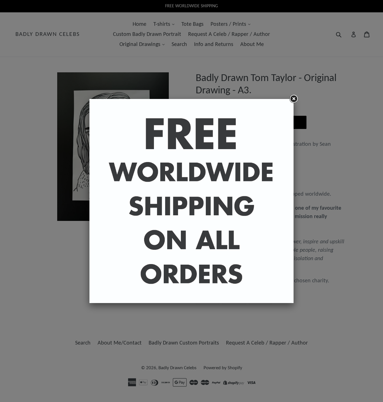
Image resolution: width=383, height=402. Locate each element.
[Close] (294, 99)
